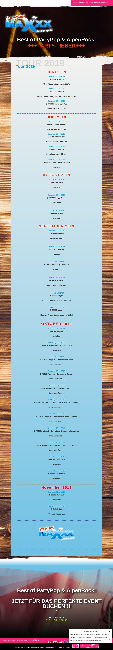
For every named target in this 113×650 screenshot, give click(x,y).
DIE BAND (89, 3)
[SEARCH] (110, 3)
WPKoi (39, 640)
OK (75, 646)
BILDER (81, 3)
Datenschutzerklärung (89, 646)
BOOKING (104, 3)
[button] (110, 631)
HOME (75, 3)
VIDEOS (97, 3)
